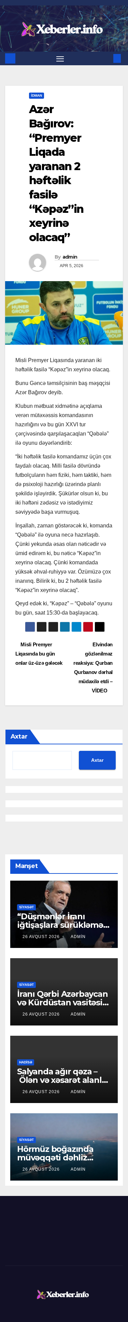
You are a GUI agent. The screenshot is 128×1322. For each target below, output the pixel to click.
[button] (107, 58)
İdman (36, 95)
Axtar (19, 736)
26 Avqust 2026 (42, 936)
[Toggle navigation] (60, 58)
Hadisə (25, 1062)
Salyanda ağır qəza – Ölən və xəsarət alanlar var (63, 1079)
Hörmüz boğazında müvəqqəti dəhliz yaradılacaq (55, 1157)
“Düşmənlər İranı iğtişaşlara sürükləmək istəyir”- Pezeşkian (62, 924)
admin (69, 257)
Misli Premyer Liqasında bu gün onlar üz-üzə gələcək (38, 654)
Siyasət (26, 907)
